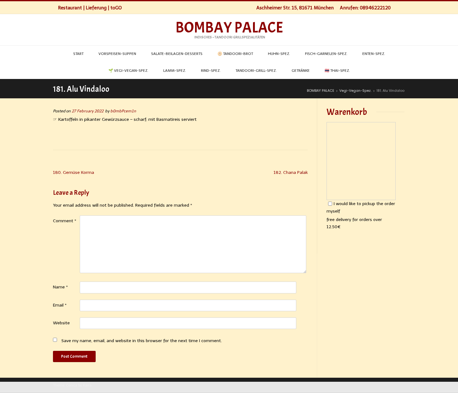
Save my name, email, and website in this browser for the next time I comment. (141, 340)
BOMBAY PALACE (229, 27)
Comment (64, 221)
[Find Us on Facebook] (396, 7)
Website (61, 323)
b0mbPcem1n (123, 111)
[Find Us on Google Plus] (403, 7)
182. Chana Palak (291, 172)
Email (60, 305)
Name (60, 287)
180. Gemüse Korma (73, 172)
